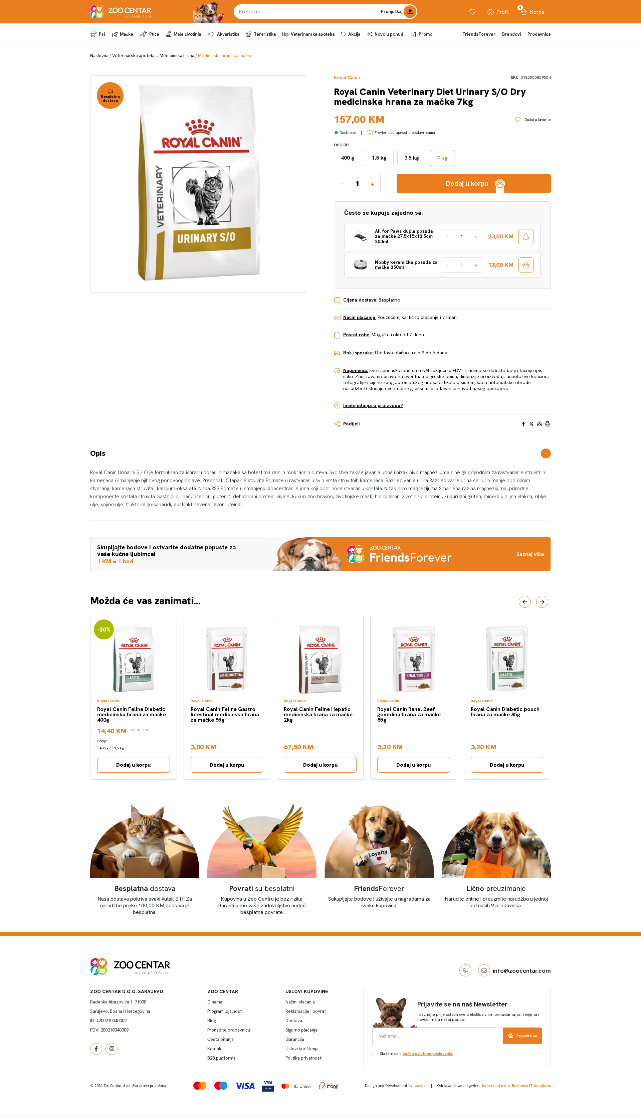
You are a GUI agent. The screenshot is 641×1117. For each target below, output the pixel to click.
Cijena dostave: (360, 300)
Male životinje (187, 34)
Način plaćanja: (359, 317)
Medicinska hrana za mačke (225, 55)
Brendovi (511, 34)
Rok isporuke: (358, 353)
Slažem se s (416, 1053)
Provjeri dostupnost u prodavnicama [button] (405, 132)
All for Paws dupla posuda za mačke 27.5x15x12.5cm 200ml (404, 236)
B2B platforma (221, 1058)
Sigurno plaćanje (301, 1030)
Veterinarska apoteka (313, 34)
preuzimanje (496, 888)
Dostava (293, 1020)
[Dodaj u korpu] (525, 236)
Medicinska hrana (177, 55)
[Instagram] (111, 1049)
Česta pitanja (220, 1039)
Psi (102, 34)
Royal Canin (347, 77)
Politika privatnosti (304, 1058)
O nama (214, 1002)
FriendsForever (478, 34)
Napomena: (355, 370)
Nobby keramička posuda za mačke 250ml (406, 265)
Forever (379, 888)
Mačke (126, 34)
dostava (145, 888)
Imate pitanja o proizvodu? (373, 405)
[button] (525, 602)
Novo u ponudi (389, 34)
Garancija (294, 1039)
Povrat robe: (356, 335)
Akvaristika (228, 34)
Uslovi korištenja (301, 1049)
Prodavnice (539, 34)
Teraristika (265, 34)
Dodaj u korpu (133, 764)
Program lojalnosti (225, 1011)
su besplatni (261, 888)
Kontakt (215, 1049)
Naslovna (99, 55)
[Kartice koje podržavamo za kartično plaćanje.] (200, 1085)
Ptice (154, 34)
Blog (211, 1020)
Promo (425, 34)
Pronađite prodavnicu (228, 1030)
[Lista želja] (472, 12)
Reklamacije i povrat (305, 1011)
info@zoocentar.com (522, 970)
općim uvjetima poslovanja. (428, 1053)
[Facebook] (96, 1049)
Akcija (354, 34)
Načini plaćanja (300, 1002)
